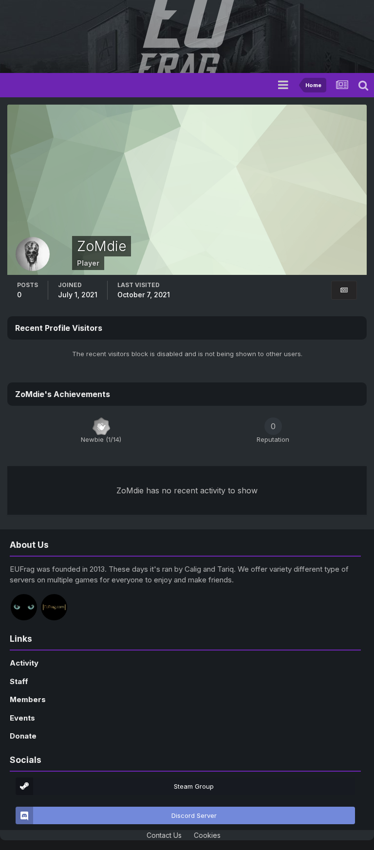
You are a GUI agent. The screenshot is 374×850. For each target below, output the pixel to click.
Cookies (207, 835)
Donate (23, 736)
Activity (24, 663)
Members (28, 699)
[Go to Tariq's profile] (54, 607)
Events (22, 718)
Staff (19, 681)
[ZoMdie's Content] (344, 290)
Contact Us (164, 835)
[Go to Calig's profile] (24, 607)
